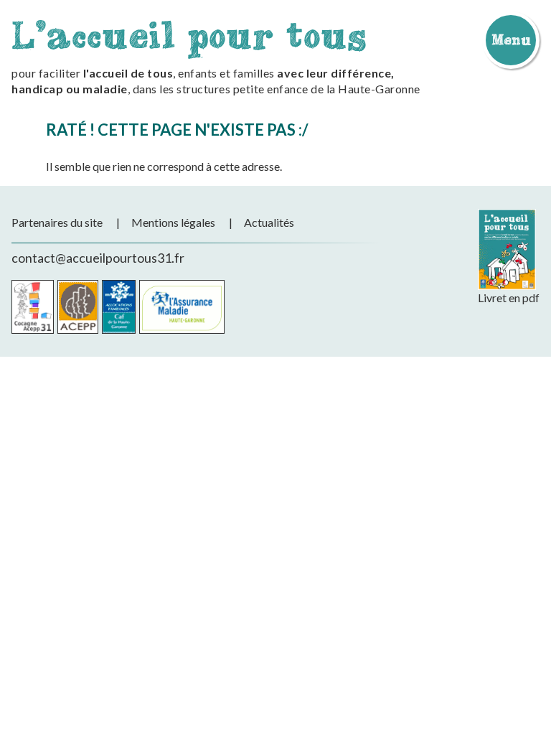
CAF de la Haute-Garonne (119, 307)
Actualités (269, 222)
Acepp (77, 307)
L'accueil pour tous (189, 34)
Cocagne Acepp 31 (32, 307)
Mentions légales (173, 222)
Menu (511, 39)
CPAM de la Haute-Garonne (182, 307)
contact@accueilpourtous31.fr (97, 258)
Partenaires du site (57, 222)
